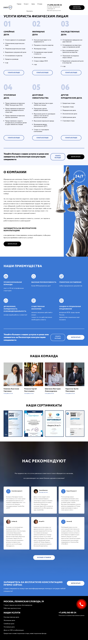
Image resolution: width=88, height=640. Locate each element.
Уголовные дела (9, 627)
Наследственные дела (11, 617)
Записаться (75, 157)
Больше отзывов (44, 558)
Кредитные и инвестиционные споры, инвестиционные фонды (25, 633)
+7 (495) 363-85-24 (54, 5)
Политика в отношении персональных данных (71, 615)
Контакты (30, 11)
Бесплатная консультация (77, 7)
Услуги (26, 4)
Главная (19, 4)
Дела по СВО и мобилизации (14, 630)
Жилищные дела (9, 620)
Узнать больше (14, 73)
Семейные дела (9, 624)
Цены (33, 4)
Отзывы (39, 4)
